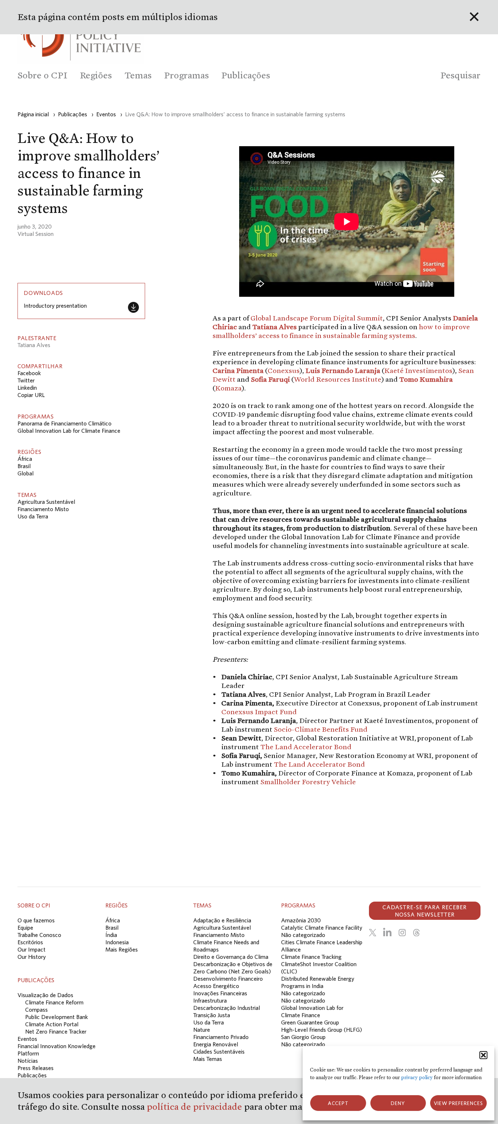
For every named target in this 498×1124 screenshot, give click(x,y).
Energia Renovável (215, 1044)
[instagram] (402, 932)
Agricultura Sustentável (46, 501)
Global (25, 473)
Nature (201, 1029)
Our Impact (31, 949)
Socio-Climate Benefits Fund (320, 729)
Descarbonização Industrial (226, 1007)
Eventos (27, 1038)
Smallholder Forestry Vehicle (308, 781)
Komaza (228, 388)
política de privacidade (195, 1106)
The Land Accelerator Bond (305, 746)
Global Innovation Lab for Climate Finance (68, 430)
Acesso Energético (216, 986)
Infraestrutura (210, 1000)
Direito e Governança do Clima (230, 956)
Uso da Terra (32, 516)
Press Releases (35, 1068)
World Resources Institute (337, 379)
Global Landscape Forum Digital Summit (316, 318)
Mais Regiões (121, 949)
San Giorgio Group (303, 1037)
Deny (398, 1103)
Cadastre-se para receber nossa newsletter (424, 911)
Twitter (26, 380)
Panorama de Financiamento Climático (64, 423)
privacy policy (417, 1077)
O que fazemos (36, 920)
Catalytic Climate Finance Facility (321, 927)
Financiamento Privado (221, 1037)
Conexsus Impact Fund (259, 711)
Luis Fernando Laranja (343, 370)
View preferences (458, 1103)
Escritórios (30, 942)
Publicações (32, 1075)
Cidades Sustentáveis (219, 1051)
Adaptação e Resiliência (222, 920)
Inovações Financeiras (220, 993)
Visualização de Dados (45, 995)
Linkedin (27, 387)
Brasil (24, 466)
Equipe (25, 927)
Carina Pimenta (238, 370)
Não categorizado (303, 935)
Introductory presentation (55, 305)
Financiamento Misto (43, 509)
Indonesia (117, 942)
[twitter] (372, 932)
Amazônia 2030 (301, 920)
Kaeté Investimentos (418, 370)
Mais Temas (207, 1058)
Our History (31, 956)
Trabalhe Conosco (39, 935)
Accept (338, 1103)
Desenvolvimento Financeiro (228, 978)
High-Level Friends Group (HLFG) (321, 1029)
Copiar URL (31, 395)
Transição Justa (211, 1015)
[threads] (416, 932)
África (24, 458)
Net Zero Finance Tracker (55, 1031)
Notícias (27, 1060)
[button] (483, 1055)
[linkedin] (387, 932)
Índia (111, 935)
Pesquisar (460, 75)
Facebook (29, 373)
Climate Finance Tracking (311, 956)
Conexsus (284, 370)
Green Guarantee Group (310, 1022)
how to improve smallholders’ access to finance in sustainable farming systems (341, 331)
